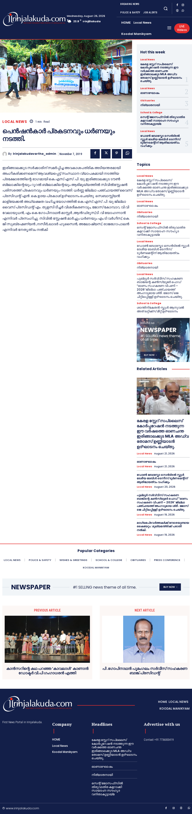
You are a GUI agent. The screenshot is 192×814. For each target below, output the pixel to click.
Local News (14, 121)
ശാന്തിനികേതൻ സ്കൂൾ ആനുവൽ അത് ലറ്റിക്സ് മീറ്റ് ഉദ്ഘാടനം (160, 309)
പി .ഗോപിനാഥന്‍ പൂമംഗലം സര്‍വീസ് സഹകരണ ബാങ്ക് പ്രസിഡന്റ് (144, 670)
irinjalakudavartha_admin (34, 153)
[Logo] (21, 19)
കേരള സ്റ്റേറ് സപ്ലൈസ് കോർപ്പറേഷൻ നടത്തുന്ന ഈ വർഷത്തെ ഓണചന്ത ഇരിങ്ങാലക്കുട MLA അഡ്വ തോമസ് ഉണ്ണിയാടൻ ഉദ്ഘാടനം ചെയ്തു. (161, 72)
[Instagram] (183, 5)
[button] (165, 8)
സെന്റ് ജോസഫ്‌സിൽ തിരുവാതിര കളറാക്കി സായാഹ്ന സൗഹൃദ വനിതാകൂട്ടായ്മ (162, 120)
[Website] (177, 11)
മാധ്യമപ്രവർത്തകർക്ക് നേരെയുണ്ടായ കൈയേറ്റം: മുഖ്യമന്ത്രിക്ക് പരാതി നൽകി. (163, 526)
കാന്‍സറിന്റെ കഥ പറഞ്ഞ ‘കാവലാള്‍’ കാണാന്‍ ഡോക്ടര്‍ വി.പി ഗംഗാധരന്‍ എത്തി (47, 670)
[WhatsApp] (183, 11)
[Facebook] (177, 5)
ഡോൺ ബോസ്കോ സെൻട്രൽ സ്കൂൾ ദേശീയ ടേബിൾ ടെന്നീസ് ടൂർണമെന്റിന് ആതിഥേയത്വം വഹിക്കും (160, 141)
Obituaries (147, 100)
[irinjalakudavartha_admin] (5, 154)
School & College (151, 112)
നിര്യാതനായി (150, 105)
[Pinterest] (116, 153)
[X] (106, 153)
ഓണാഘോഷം (149, 93)
